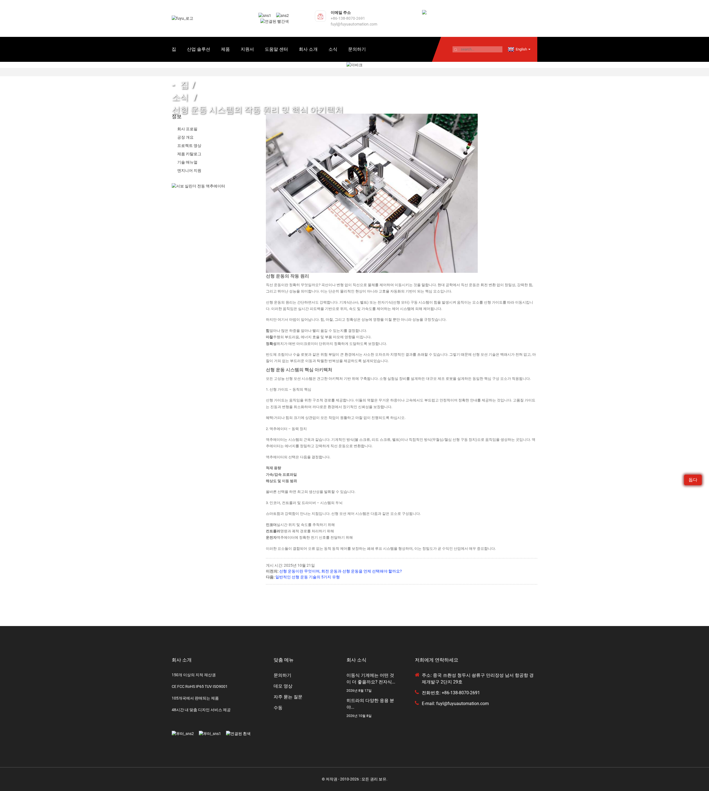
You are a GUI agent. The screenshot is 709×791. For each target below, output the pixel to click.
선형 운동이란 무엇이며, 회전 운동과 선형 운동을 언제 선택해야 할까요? (340, 571)
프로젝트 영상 (189, 145)
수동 (278, 707)
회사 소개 (308, 49)
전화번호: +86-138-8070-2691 (451, 692)
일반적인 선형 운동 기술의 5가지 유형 (307, 577)
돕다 (693, 479)
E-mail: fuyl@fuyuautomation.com (455, 703)
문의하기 (357, 49)
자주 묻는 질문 (288, 697)
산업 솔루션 (198, 49)
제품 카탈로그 (189, 154)
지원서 (247, 49)
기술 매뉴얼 (187, 162)
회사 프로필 (187, 129)
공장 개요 (185, 137)
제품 (225, 49)
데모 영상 (283, 686)
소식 (332, 49)
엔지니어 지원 (189, 170)
